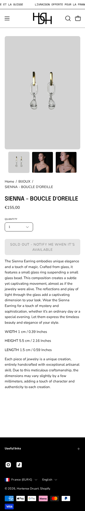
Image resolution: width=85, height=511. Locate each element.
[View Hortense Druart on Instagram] (8, 464)
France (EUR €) (21, 479)
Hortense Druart (28, 488)
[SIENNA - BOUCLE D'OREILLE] (19, 162)
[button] (67, 18)
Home (9, 181)
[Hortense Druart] (42, 18)
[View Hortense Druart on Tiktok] (19, 464)
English (47, 479)
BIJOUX (24, 181)
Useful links (13, 448)
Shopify (45, 488)
